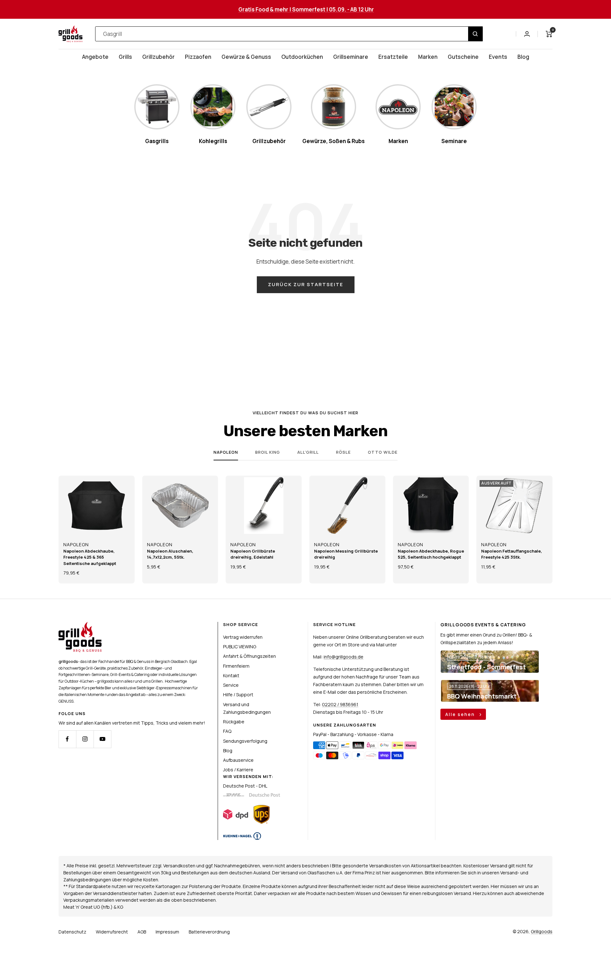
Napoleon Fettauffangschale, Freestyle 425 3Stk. (511, 554)
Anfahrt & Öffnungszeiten (249, 656)
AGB (141, 932)
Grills (125, 56)
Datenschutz (72, 932)
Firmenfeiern (236, 666)
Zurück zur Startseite (305, 284)
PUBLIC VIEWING (239, 647)
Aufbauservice (238, 760)
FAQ (227, 731)
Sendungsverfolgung (245, 741)
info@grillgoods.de (343, 657)
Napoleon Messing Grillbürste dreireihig (346, 554)
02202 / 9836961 (340, 704)
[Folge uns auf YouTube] (102, 739)
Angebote (95, 56)
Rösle (343, 452)
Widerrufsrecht (112, 932)
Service (231, 685)
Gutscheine (463, 56)
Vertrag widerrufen (243, 637)
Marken (428, 56)
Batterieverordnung (209, 932)
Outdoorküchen (302, 56)
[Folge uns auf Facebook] (67, 739)
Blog (523, 56)
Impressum (167, 932)
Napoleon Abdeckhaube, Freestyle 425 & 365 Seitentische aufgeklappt (89, 557)
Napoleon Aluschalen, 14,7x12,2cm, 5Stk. (170, 554)
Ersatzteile (393, 56)
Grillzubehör (158, 56)
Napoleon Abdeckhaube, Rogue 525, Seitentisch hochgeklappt (431, 554)
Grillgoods (541, 931)
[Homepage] (80, 626)
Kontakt (231, 675)
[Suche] (475, 34)
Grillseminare (350, 56)
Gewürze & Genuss (246, 56)
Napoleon (226, 452)
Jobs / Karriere (238, 770)
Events (498, 56)
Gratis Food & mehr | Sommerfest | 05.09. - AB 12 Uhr (306, 9)
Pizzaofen (198, 56)
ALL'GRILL (308, 452)
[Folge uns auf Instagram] (85, 739)
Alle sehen (460, 714)
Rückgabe (233, 722)
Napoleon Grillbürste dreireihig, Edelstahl (252, 554)
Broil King (267, 452)
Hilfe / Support (238, 695)
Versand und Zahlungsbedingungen (247, 708)
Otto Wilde (382, 452)
